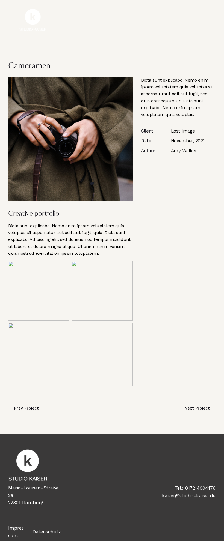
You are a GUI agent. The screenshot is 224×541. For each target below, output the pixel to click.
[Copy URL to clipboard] (181, 166)
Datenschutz (47, 531)
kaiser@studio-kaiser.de (189, 495)
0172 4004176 (200, 488)
